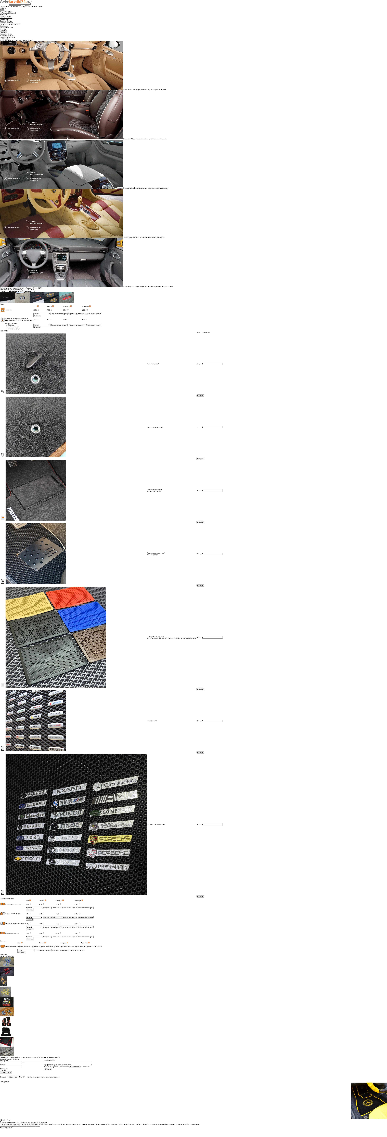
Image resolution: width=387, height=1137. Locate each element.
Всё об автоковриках (7, 35)
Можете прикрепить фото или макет (56, 1067)
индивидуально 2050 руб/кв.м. (27, 946)
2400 (41, 933)
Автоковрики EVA (6, 27)
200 (198, 721)
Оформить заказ (6, 1072)
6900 (65, 310)
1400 (27, 933)
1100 (27, 914)
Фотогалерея (4, 19)
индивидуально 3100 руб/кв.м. (49, 946)
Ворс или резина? (6, 18)
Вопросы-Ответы (6, 21)
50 (198, 364)
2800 (35, 310)
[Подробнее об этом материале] (38, 306)
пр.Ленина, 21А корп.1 (8, 13)
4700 (48, 310)
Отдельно (11, 325)
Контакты (3, 14)
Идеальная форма (6, 34)
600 (48, 320)
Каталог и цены (5, 16)
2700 (57, 914)
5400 (57, 904)
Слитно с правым (13, 329)
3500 (57, 933)
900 (83, 320)
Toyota (28, 288)
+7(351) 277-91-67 (15, 1076)
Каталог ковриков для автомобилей (12, 288)
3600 (76, 914)
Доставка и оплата (6, 22)
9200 (84, 310)
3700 (41, 904)
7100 (76, 904)
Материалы (4, 26)
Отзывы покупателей (7, 37)
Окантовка (3, 32)
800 (64, 320)
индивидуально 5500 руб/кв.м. (91, 946)
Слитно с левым (13, 327)
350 (34, 320)
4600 (76, 933)
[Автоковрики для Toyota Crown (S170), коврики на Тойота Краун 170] (7, 303)
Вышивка (3, 31)
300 (198, 490)
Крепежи (3, 29)
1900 (41, 914)
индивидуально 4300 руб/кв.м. (70, 946)
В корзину (37, 316)
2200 (27, 904)
